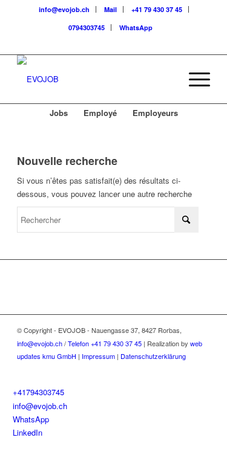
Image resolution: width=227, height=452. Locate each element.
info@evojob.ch (64, 9)
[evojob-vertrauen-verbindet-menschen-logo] (94, 79)
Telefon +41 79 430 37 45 (105, 343)
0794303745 (86, 27)
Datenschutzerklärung (153, 356)
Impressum (98, 356)
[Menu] (193, 79)
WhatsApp (136, 27)
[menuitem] (64, 9)
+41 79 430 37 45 (156, 9)
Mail (110, 9)
